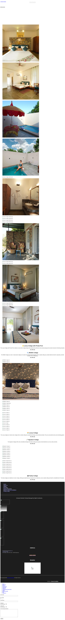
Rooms (3, 585)
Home (3, 583)
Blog (3, 592)
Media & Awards (5, 591)
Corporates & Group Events (6, 589)
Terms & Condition (54, 581)
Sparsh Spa (4, 587)
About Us (4, 588)
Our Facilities (4, 586)
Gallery (3, 590)
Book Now (4, 584)
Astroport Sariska (3, 1)
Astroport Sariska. (10, 577)
